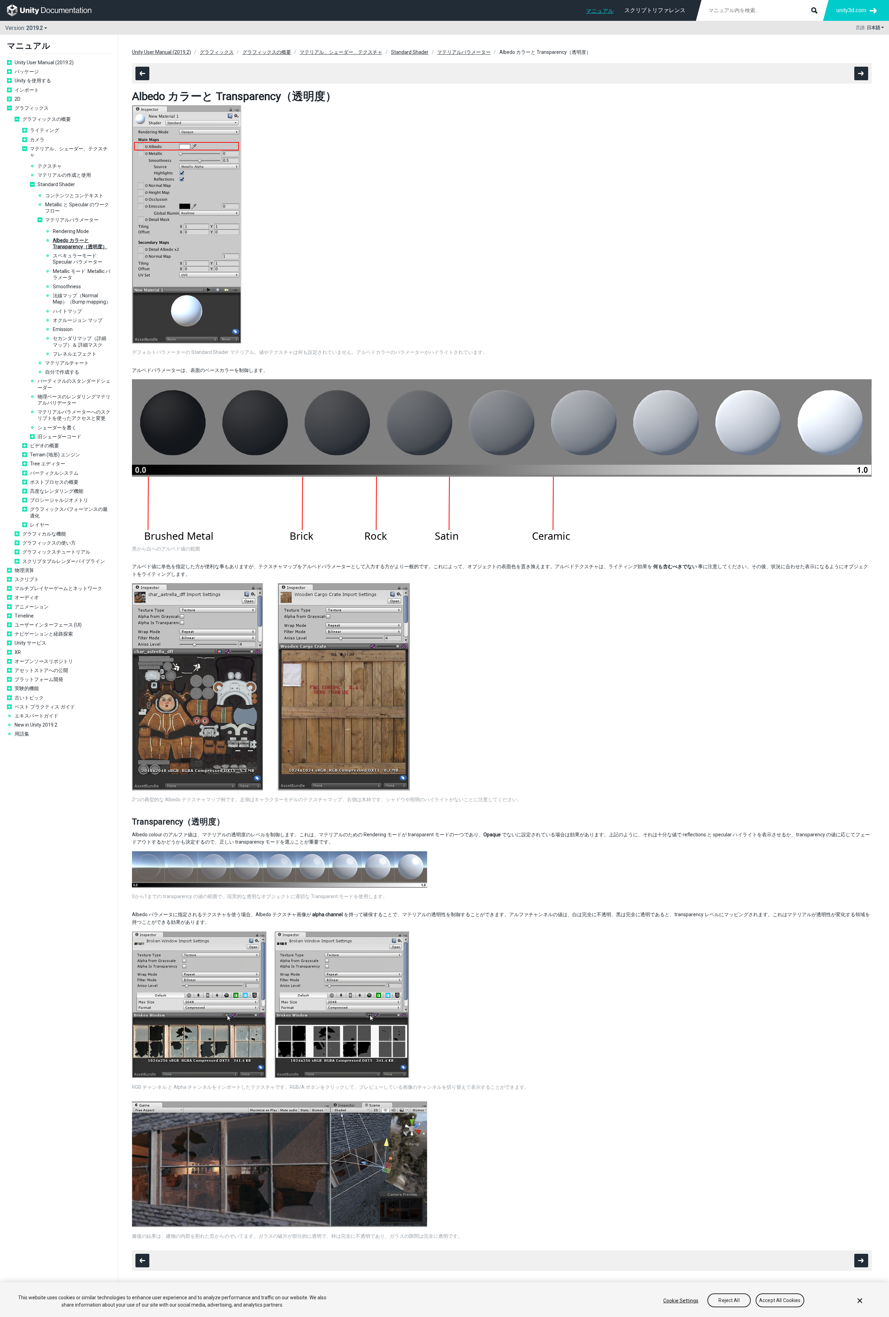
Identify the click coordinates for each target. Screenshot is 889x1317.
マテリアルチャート (67, 363)
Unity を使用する (33, 80)
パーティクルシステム (54, 473)
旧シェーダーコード (59, 436)
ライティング (44, 130)
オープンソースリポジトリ (44, 661)
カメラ (37, 139)
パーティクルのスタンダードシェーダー (74, 384)
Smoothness (67, 286)
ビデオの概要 (44, 445)
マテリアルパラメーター (72, 220)
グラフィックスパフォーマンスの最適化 (69, 512)
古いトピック (29, 698)
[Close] (860, 1300)
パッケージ (27, 71)
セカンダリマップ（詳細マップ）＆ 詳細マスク (79, 341)
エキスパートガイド (36, 716)
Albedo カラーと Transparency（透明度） (80, 243)
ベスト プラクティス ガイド (45, 707)
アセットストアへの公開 (41, 670)
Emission (63, 329)
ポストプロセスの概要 (54, 482)
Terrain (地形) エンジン (55, 454)
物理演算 (24, 570)
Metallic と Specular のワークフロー (77, 208)
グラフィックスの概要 (46, 119)
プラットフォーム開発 (39, 679)
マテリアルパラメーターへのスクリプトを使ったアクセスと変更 (74, 415)
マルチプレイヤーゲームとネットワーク (58, 588)
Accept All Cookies (780, 1300)
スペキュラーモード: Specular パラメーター (77, 259)
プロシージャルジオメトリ (59, 500)
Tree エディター (47, 463)
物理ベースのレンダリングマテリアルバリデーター (74, 400)
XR (18, 652)
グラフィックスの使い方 (49, 543)
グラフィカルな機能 (44, 534)
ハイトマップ (67, 311)
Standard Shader (56, 184)
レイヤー (39, 525)
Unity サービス (30, 643)
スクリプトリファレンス (655, 10)
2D (17, 99)
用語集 (22, 734)
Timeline (24, 616)
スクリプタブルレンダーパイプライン (63, 561)
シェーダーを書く (57, 427)
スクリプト (27, 579)
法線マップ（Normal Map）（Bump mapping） (82, 299)
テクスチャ (50, 166)
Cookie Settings (680, 1300)
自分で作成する (62, 372)
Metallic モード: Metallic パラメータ (81, 274)
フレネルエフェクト (75, 354)
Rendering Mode (71, 231)
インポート (27, 90)
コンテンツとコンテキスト (74, 195)
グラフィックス (32, 108)
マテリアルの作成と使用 (64, 175)
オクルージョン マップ (77, 320)
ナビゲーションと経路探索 (44, 634)
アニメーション (32, 607)
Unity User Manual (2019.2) (44, 62)
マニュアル (600, 11)
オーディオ (27, 597)
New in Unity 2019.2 (36, 725)
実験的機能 (27, 688)
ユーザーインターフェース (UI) (48, 625)
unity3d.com (851, 10)
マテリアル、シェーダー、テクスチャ (69, 152)
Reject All (728, 1300)
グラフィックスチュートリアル (56, 552)
